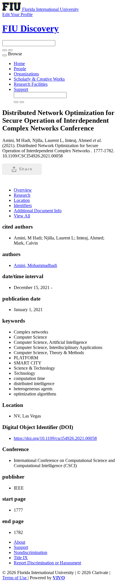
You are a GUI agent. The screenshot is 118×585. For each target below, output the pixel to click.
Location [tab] (22, 200)
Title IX (21, 557)
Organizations (26, 73)
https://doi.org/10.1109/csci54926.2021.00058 (55, 438)
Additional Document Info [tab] (38, 210)
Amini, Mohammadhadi (35, 265)
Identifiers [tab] (23, 205)
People (20, 68)
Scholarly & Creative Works (39, 79)
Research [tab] (22, 195)
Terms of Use (15, 577)
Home (19, 63)
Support (21, 89)
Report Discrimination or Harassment (47, 562)
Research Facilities (31, 84)
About (19, 542)
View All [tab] (22, 215)
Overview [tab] (23, 190)
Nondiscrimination (30, 552)
